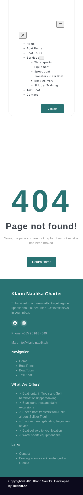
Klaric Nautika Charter (36, 293)
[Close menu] (23, 35)
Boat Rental (27, 365)
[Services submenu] (41, 58)
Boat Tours (26, 370)
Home (23, 361)
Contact (52, 108)
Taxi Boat (25, 375)
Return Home (41, 262)
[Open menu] (60, 24)
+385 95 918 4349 (34, 333)
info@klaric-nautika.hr (34, 342)
